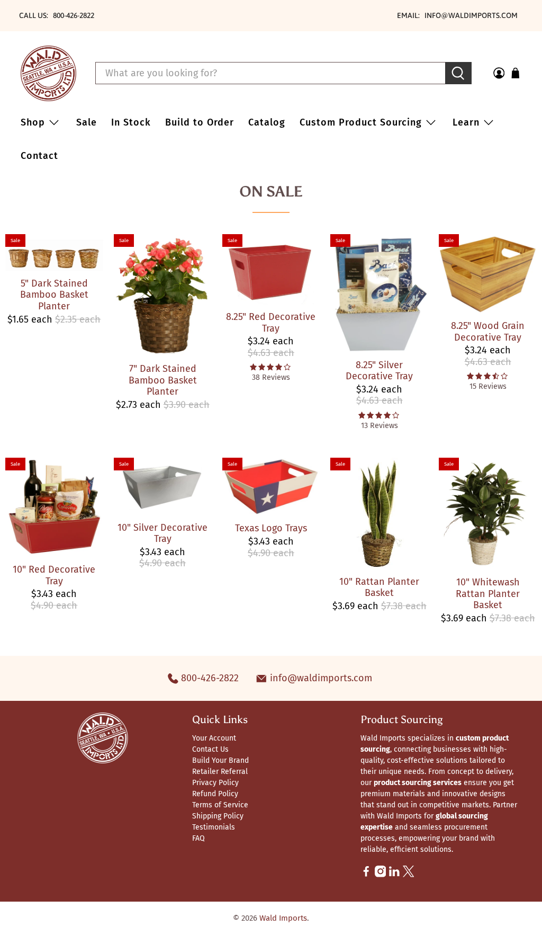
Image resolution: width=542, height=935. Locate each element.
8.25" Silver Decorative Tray (379, 370)
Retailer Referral (220, 771)
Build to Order (199, 122)
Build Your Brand (220, 760)
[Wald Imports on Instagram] (380, 874)
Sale (86, 122)
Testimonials (213, 827)
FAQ (198, 838)
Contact (39, 156)
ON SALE (271, 191)
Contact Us (210, 749)
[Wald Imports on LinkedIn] (394, 874)
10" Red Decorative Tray (54, 575)
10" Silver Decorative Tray (162, 533)
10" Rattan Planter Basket (379, 587)
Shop (33, 122)
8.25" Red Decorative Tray (270, 322)
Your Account (214, 738)
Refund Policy (215, 793)
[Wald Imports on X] (408, 874)
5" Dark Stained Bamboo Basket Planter (54, 295)
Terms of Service (220, 804)
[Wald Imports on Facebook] (366, 874)
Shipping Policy (217, 816)
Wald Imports (283, 918)
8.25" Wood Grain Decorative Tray (488, 331)
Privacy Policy (215, 782)
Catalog (266, 122)
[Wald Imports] (48, 73)
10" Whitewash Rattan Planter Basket (488, 593)
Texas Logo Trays (271, 528)
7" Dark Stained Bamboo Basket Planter (163, 380)
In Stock (131, 122)
